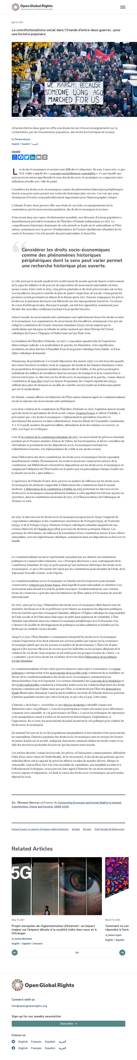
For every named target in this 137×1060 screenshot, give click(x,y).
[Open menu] (122, 7)
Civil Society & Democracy (109, 829)
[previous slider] (122, 953)
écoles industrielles (27, 685)
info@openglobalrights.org (29, 1006)
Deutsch (37, 943)
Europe (87, 829)
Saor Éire (36, 381)
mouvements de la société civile (69, 673)
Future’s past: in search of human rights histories (40, 829)
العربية (35, 144)
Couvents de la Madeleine (105, 681)
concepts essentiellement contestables (72, 173)
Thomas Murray (22, 139)
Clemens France (85, 413)
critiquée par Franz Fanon (44, 585)
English (15, 144)
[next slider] (15, 953)
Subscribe (66, 1024)
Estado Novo (46, 529)
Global (76, 829)
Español (26, 144)
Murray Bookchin (74, 705)
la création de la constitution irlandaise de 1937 (49, 437)
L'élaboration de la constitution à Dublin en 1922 (53, 489)
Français (36, 1042)
